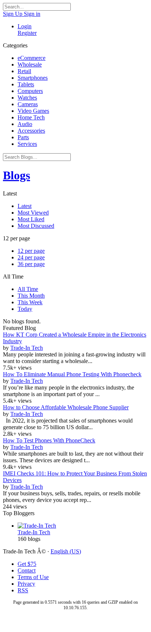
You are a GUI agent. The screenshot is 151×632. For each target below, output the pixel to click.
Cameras (28, 104)
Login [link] (25, 26)
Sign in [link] (32, 14)
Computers (30, 91)
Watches (27, 97)
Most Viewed (33, 212)
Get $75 (27, 564)
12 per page (31, 251)
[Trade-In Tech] (83, 526)
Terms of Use (33, 577)
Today (25, 309)
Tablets (26, 84)
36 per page (31, 264)
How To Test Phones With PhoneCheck (49, 440)
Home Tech (31, 117)
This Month (31, 295)
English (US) (66, 551)
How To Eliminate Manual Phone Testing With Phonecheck (72, 374)
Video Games (33, 111)
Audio (25, 124)
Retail (24, 71)
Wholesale (30, 64)
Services (27, 144)
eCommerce (31, 58)
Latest (25, 206)
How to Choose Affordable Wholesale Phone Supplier (66, 407)
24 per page (31, 257)
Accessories (31, 131)
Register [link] (27, 33)
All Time (28, 289)
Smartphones (33, 78)
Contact (27, 570)
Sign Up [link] (13, 14)
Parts (23, 137)
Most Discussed (36, 226)
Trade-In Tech (26, 348)
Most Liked (31, 219)
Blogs (16, 175)
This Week (30, 302)
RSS (23, 590)
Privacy (26, 584)
